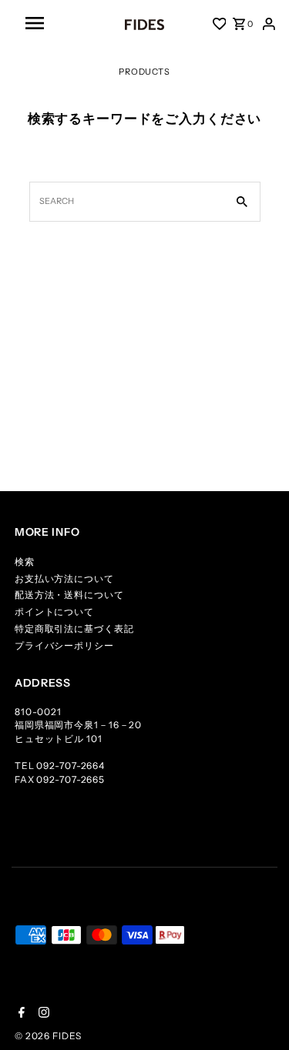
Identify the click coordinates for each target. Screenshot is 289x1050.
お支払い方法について (64, 578)
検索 (25, 561)
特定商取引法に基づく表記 (74, 628)
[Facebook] (20, 1013)
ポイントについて (54, 611)
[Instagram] (42, 1013)
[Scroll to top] (258, 1019)
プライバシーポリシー (64, 645)
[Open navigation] (57, 23)
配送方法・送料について (69, 594)
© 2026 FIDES (48, 1036)
